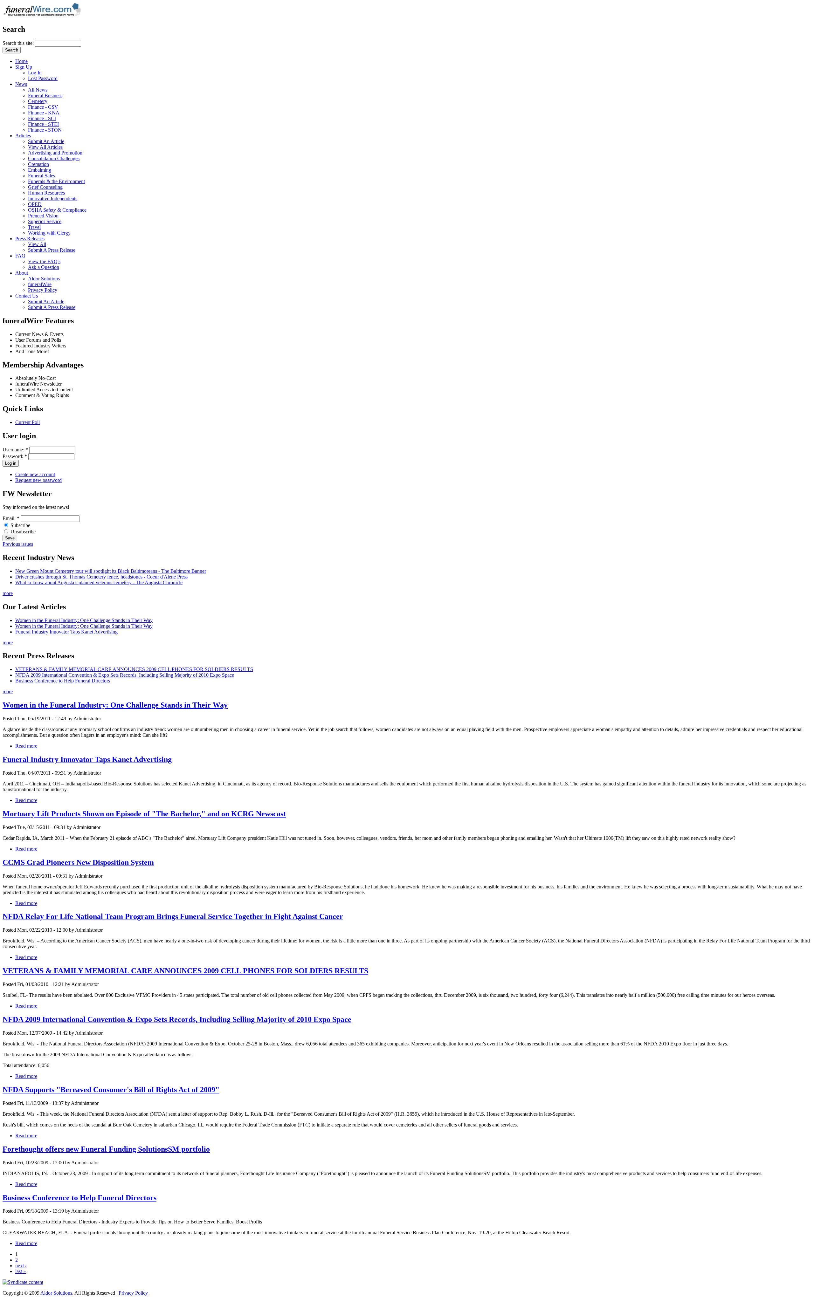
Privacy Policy (42, 290)
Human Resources (46, 192)
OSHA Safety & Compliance (57, 210)
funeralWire (40, 284)
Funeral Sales (41, 175)
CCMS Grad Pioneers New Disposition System (78, 862)
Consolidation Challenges (53, 158)
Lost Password (43, 78)
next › (21, 1265)
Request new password (38, 480)
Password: (15, 456)
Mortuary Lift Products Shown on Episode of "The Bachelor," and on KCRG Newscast (144, 814)
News (21, 84)
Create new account (35, 474)
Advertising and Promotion (55, 152)
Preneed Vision (43, 215)
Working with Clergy (49, 233)
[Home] (44, 15)
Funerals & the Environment (56, 181)
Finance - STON (45, 130)
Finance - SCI (42, 118)
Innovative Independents (52, 198)
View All (37, 244)
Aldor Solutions (44, 278)
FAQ (20, 255)
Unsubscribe (22, 531)
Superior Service (44, 221)
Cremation (38, 164)
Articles (23, 135)
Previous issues (18, 544)
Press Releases (30, 238)
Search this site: (19, 43)
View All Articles (45, 147)
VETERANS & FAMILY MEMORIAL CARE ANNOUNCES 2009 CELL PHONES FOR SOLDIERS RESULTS (134, 669)
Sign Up (23, 67)
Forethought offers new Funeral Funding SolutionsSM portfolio (106, 1149)
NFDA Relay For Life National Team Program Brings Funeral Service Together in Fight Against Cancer (173, 916)
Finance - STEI (43, 124)
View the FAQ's (44, 261)
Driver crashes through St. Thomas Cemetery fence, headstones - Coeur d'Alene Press (101, 576)
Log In (35, 72)
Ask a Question (43, 267)
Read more (26, 746)
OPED (35, 204)
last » (20, 1271)
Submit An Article (46, 141)
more (8, 593)
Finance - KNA (43, 112)
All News (37, 89)
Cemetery (37, 101)
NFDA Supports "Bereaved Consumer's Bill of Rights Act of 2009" (111, 1089)
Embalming (39, 170)
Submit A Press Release (51, 250)
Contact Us (26, 295)
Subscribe (19, 525)
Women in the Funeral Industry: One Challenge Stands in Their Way (84, 620)
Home (21, 61)
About (21, 273)
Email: (11, 518)
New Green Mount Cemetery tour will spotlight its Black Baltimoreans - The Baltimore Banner (110, 571)
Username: (15, 449)
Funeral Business (45, 95)
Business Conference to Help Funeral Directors (62, 680)
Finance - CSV (43, 107)
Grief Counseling (45, 187)
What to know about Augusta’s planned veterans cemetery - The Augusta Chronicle (99, 582)
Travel (34, 227)
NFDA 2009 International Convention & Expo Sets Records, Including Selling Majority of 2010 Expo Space (124, 675)
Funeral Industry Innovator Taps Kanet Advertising (66, 631)
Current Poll (27, 422)
